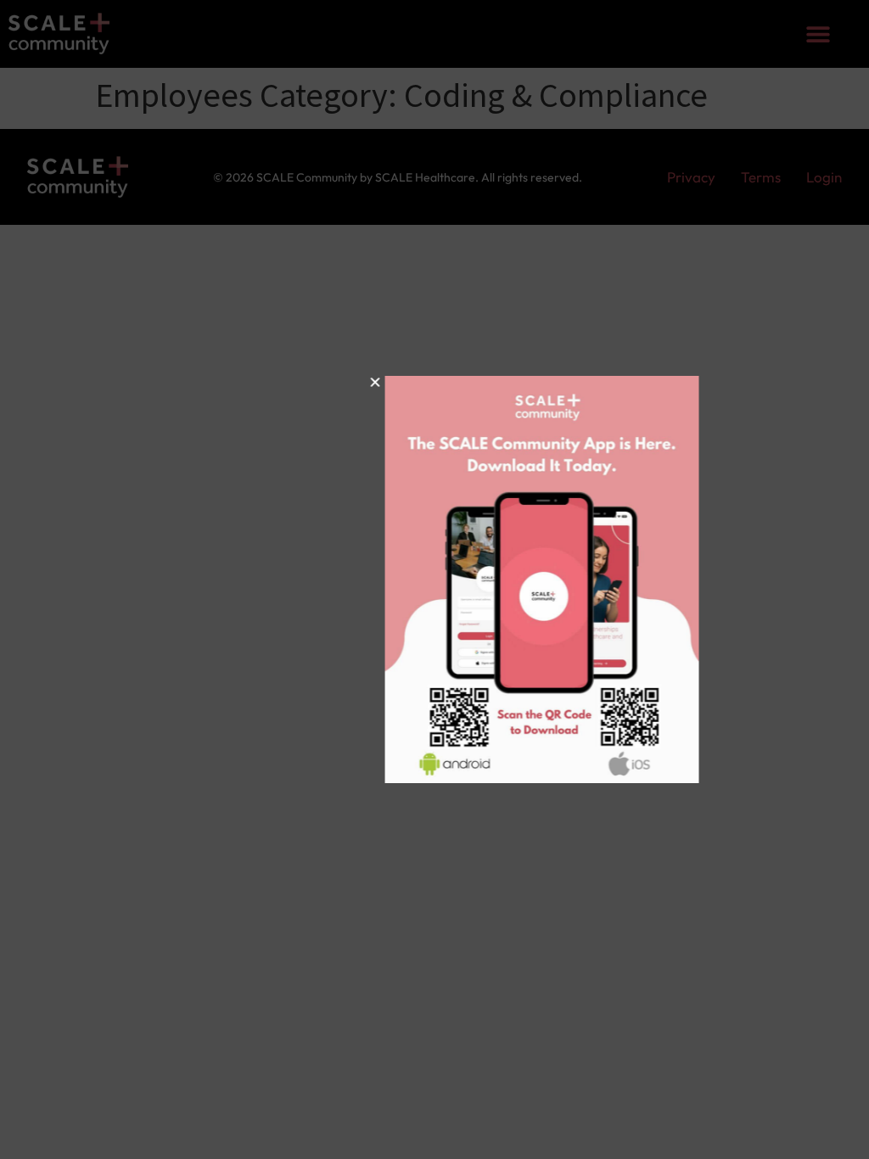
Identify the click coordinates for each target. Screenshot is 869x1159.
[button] (300, 382)
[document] (434, 579)
